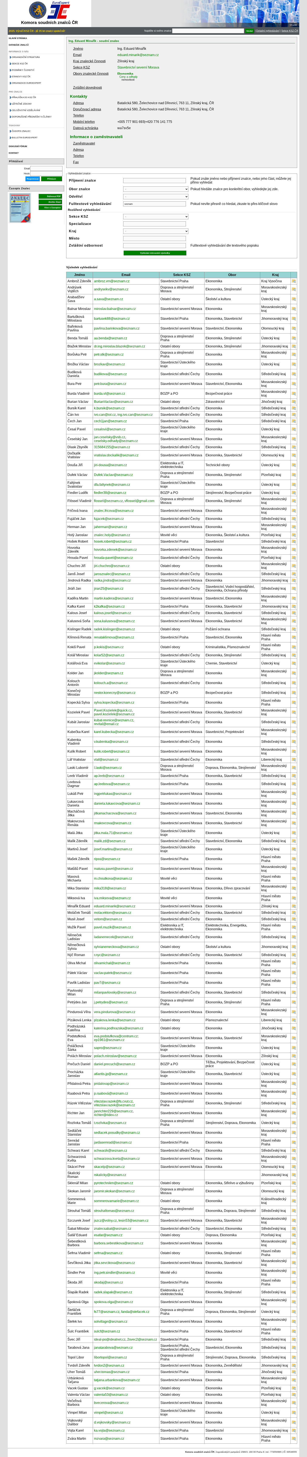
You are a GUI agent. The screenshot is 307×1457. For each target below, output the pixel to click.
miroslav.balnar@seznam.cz (115, 309)
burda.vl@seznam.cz (109, 393)
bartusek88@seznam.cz (112, 318)
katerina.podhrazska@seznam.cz (118, 1028)
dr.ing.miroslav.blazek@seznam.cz (119, 346)
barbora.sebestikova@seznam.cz (118, 1243)
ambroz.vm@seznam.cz (111, 281)
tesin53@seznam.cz (133, 1220)
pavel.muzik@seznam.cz (112, 927)
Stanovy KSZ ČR (21, 76)
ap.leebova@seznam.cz (112, 784)
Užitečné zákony (22, 104)
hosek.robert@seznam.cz (113, 541)
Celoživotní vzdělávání (26, 110)
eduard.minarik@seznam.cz (138, 55)
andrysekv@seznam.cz (111, 289)
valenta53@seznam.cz (111, 1394)
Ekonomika (125, 73)
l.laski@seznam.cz (108, 767)
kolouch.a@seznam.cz (111, 683)
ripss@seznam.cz (107, 859)
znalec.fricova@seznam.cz (114, 510)
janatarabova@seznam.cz (113, 1347)
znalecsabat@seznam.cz (112, 1228)
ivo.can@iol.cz (105, 414)
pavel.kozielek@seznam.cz (114, 714)
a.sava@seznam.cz (108, 299)
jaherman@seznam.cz (110, 527)
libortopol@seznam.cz (110, 1357)
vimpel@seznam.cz (108, 1412)
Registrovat (32, 179)
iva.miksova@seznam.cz (112, 898)
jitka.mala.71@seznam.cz (113, 833)
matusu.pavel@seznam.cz (113, 868)
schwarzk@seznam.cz (110, 1150)
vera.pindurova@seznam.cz (114, 1012)
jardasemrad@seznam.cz (113, 1142)
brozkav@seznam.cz (109, 364)
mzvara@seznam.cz (109, 1438)
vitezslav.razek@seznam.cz (114, 1105)
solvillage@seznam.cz (110, 1321)
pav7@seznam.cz (107, 982)
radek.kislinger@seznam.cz (114, 629)
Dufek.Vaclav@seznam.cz (113, 475)
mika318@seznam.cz (110, 888)
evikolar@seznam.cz (109, 663)
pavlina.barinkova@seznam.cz (117, 328)
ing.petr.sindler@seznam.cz (114, 1272)
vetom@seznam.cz (108, 919)
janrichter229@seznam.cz (113, 1111)
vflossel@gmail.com (139, 501)
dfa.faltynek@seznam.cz (112, 484)
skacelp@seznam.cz (109, 1167)
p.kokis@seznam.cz (109, 647)
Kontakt (14, 153)
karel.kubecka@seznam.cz (114, 732)
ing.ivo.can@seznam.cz (135, 414)
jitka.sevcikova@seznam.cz (114, 1263)
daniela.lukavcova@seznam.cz (117, 803)
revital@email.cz (106, 724)
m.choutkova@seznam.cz (113, 878)
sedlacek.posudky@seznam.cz (117, 1132)
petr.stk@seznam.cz (109, 354)
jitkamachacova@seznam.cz (115, 813)
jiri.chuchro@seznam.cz (111, 566)
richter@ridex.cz (106, 1115)
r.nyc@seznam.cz (107, 955)
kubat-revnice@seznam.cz (113, 720)
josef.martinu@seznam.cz (113, 849)
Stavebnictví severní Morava (138, 67)
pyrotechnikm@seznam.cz (113, 1183)
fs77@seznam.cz (106, 1311)
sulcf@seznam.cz (107, 1331)
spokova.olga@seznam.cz (113, 1302)
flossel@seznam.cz (108, 501)
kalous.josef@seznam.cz (112, 613)
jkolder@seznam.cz (108, 673)
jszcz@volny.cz (105, 1220)
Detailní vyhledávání (267, 30)
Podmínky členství (23, 70)
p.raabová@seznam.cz (111, 1093)
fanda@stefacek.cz (135, 1311)
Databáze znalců (19, 45)
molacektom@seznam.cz (112, 912)
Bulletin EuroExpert (24, 137)
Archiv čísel (54, 202)
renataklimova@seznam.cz (114, 637)
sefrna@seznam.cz (108, 1253)
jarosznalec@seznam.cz (112, 574)
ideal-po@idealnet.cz (110, 1339)
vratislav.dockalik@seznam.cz (116, 455)
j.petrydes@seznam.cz (111, 1002)
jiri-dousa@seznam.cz (110, 465)
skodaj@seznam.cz (108, 1282)
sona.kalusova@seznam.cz (114, 621)
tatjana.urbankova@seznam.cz (117, 1380)
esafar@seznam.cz (108, 1235)
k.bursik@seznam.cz (109, 408)
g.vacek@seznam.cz (109, 1388)
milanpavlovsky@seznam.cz (115, 992)
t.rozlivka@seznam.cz (110, 1123)
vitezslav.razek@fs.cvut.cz (113, 1101)
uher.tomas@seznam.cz (111, 1372)
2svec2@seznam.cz (142, 1339)
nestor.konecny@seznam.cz (115, 692)
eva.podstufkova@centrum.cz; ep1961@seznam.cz (116, 1038)
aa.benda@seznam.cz (110, 338)
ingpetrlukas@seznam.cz (112, 793)
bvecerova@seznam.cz (111, 1403)
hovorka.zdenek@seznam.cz (115, 549)
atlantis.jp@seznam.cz (110, 1074)
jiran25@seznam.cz (108, 588)
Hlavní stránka (18, 38)
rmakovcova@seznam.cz (112, 823)
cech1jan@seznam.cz (110, 421)
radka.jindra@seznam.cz (112, 580)
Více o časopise (52, 207)
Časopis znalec (21, 131)
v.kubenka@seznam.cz (111, 741)
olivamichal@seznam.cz (112, 963)
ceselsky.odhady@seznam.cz (116, 441)
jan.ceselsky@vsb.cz (109, 437)
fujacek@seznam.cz (109, 519)
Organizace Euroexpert (26, 83)
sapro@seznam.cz (108, 1048)
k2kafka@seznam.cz (109, 606)
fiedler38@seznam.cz (110, 492)
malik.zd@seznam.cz (110, 841)
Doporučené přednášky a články (32, 117)
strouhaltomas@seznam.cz (114, 1210)
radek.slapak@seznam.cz (113, 1292)
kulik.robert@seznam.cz (111, 751)
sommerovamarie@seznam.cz (116, 1201)
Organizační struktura (26, 57)
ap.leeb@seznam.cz (109, 776)
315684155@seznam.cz (112, 447)
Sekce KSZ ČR (289, 30)
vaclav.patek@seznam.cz (113, 973)
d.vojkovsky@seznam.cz (112, 1422)
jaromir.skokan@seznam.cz (114, 1191)
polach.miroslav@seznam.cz (115, 1056)
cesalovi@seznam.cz (110, 429)
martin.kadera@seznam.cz (113, 598)
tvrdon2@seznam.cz (109, 1365)
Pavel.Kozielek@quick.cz (113, 710)
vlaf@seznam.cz (106, 759)
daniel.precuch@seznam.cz (114, 1064)
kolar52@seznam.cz (109, 655)
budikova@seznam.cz (110, 374)
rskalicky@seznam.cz (110, 1175)
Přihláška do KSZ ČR (24, 97)
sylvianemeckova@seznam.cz (116, 947)
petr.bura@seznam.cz (110, 384)
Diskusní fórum (18, 146)
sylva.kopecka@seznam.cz (114, 702)
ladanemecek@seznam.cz (113, 937)
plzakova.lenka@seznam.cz (115, 1020)
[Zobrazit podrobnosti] (294, 282)
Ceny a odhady (128, 76)
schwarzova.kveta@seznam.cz (117, 1158)
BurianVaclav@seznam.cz (113, 401)
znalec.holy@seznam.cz (112, 535)
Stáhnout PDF (54, 196)
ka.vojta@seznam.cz (109, 1430)
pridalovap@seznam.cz (111, 1083)
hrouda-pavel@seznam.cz (113, 557)
